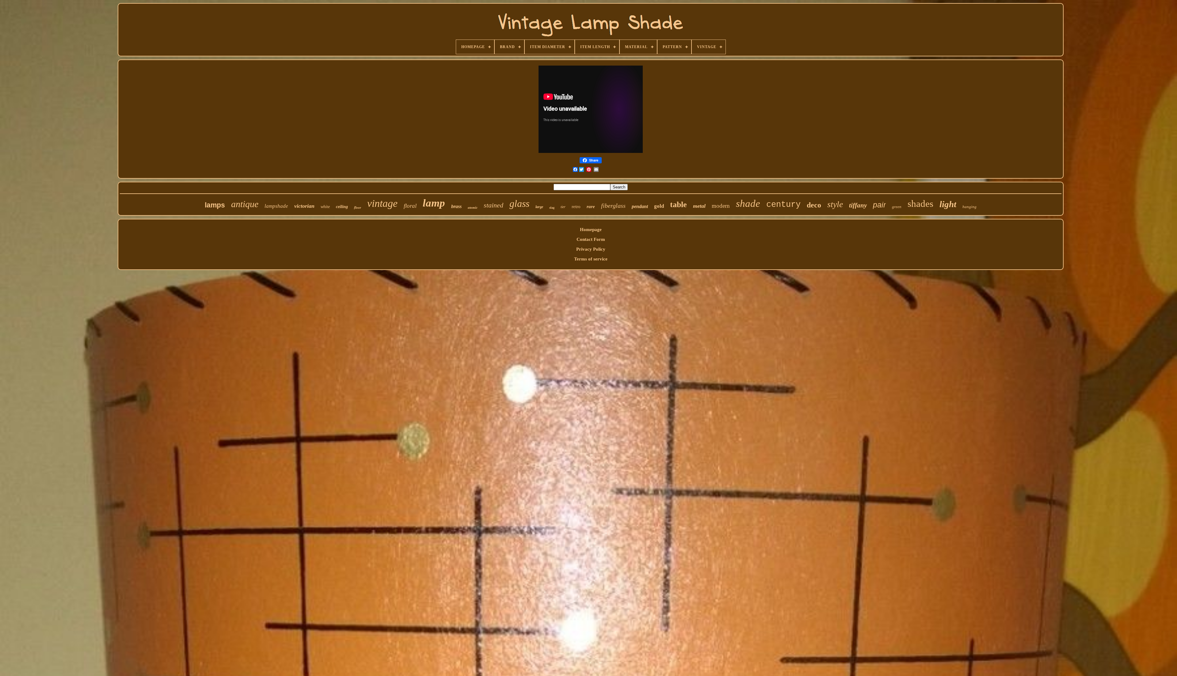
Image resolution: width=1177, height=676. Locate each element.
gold (659, 206)
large (539, 207)
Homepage (591, 229)
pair (879, 204)
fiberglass (613, 205)
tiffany (858, 205)
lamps (215, 205)
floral (410, 206)
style (835, 204)
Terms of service (591, 258)
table (678, 204)
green (896, 206)
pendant (640, 206)
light (947, 204)
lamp (434, 203)
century (783, 204)
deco (814, 205)
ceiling (342, 206)
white (325, 206)
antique (244, 204)
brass (456, 206)
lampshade (276, 206)
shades (920, 203)
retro (576, 206)
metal (699, 206)
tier (563, 207)
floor (357, 207)
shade (748, 203)
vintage (382, 203)
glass (519, 203)
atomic (473, 207)
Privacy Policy (590, 249)
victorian (304, 206)
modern (721, 206)
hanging (969, 206)
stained (493, 205)
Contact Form (591, 239)
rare (591, 206)
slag (551, 207)
